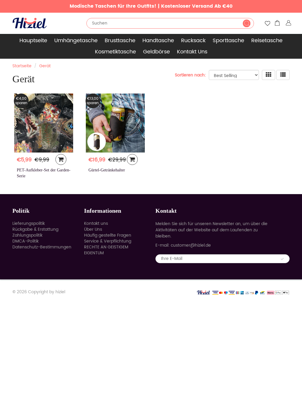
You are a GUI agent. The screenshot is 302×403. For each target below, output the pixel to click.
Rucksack (193, 40)
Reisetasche (267, 40)
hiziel (60, 292)
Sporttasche (228, 40)
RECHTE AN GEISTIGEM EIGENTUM (106, 250)
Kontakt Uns (192, 51)
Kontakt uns (96, 223)
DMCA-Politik (25, 241)
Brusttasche (120, 40)
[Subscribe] (282, 259)
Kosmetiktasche (115, 51)
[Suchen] (246, 23)
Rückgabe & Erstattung (35, 229)
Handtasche (158, 40)
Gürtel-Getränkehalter (106, 170)
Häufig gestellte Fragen (107, 235)
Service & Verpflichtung (107, 241)
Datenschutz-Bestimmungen (41, 247)
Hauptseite (33, 40)
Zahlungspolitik (27, 235)
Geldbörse (156, 51)
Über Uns (93, 229)
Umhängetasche (76, 40)
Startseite (22, 66)
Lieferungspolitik (28, 223)
